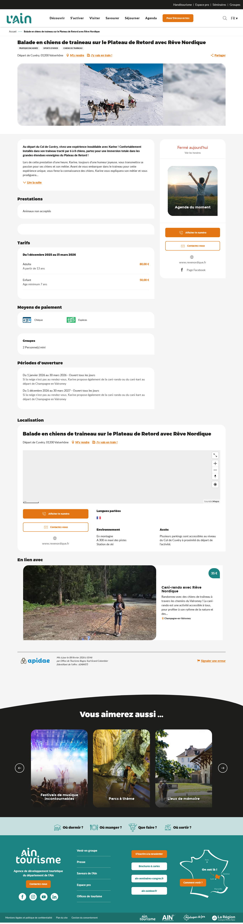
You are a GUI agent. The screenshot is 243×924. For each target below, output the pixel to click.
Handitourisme (182, 5)
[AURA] (223, 917)
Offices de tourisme (89, 896)
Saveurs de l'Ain (87, 873)
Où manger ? (111, 827)
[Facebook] (22, 897)
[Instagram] (33, 897)
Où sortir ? (182, 827)
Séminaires (219, 5)
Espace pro (202, 5)
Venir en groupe (87, 850)
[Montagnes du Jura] (194, 917)
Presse (81, 862)
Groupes (235, 5)
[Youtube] (43, 897)
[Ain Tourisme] (147, 917)
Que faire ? (147, 827)
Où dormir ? (73, 827)
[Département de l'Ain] (169, 917)
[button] (225, 18)
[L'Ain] (19, 18)
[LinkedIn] (54, 897)
